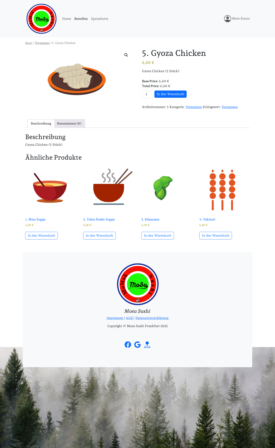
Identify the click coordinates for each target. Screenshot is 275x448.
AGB (129, 318)
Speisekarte (99, 19)
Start (28, 43)
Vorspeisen (42, 43)
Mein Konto (240, 18)
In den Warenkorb (170, 94)
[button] (126, 55)
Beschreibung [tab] (41, 123)
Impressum (115, 318)
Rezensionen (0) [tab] (69, 123)
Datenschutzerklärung (152, 318)
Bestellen (81, 19)
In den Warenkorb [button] (41, 235)
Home (66, 19)
